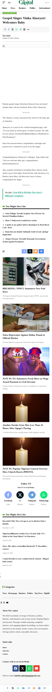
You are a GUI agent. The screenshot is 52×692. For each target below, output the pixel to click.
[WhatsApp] (43, 498)
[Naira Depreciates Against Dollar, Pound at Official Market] (26, 318)
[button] (5, 2)
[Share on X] (12, 29)
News (5, 593)
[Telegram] (32, 498)
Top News (38, 593)
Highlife (47, 593)
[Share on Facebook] (8, 29)
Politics (30, 593)
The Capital (6, 35)
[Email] (34, 688)
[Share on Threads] (24, 29)
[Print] (39, 688)
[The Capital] (26, 2)
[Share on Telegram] (20, 29)
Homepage (12, 593)
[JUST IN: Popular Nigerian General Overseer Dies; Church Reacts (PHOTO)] (26, 452)
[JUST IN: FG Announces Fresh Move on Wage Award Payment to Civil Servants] (26, 361)
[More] (28, 29)
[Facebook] (8, 498)
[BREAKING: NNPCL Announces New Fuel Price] (26, 271)
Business (22, 593)
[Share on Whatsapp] (16, 29)
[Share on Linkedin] (23, 688)
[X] (20, 498)
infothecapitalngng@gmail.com (27, 676)
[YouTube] (7, 602)
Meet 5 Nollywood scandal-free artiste (21, 220)
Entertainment (9, 13)
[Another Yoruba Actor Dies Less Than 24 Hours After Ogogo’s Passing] (26, 408)
